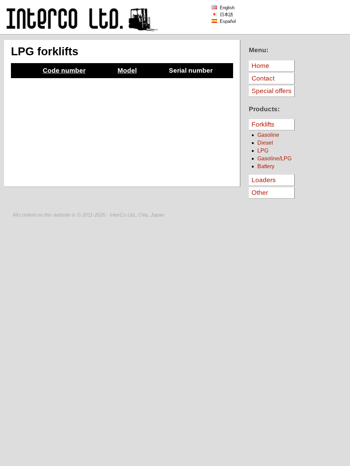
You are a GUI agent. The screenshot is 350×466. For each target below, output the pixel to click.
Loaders (264, 180)
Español (226, 21)
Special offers (272, 90)
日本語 (225, 14)
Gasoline (268, 135)
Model (127, 70)
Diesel (265, 143)
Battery (265, 166)
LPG (262, 151)
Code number (64, 70)
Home (260, 65)
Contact (263, 78)
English (225, 7)
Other (260, 192)
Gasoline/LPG (274, 158)
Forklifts (263, 124)
